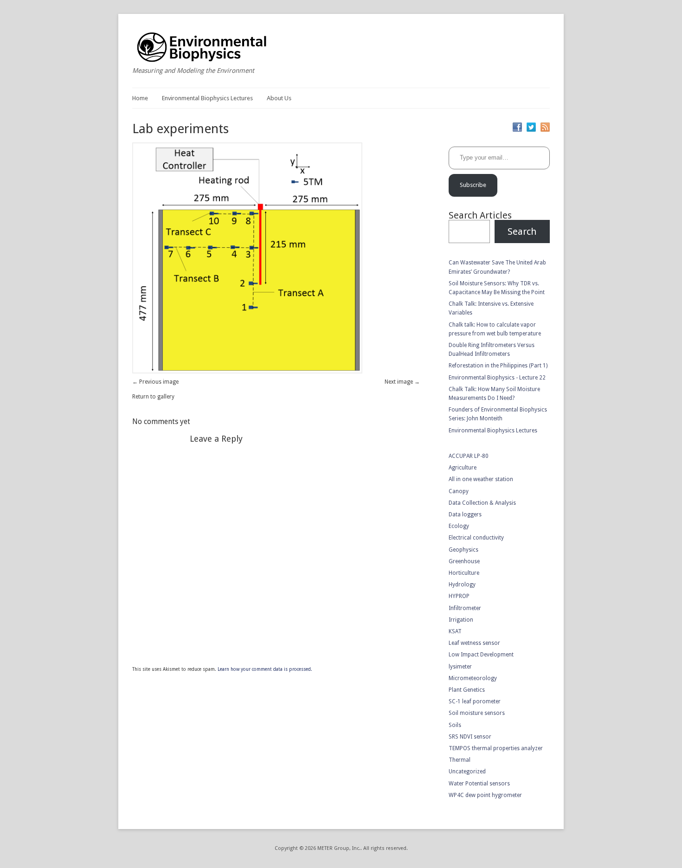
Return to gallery (153, 396)
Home (140, 98)
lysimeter (460, 666)
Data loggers (465, 514)
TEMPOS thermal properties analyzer (496, 748)
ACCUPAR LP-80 (469, 456)
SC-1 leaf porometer (475, 701)
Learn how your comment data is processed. (265, 669)
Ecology (459, 526)
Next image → (402, 382)
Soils (455, 725)
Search (522, 231)
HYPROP (459, 596)
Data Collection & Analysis (482, 503)
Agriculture (462, 467)
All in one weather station (481, 479)
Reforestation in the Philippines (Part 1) (498, 365)
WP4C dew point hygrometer (485, 795)
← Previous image (155, 382)
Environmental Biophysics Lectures (207, 98)
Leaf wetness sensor (474, 643)
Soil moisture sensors (477, 713)
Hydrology (462, 584)
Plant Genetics (467, 690)
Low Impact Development (481, 654)
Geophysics (463, 550)
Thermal (459, 760)
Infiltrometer (465, 608)
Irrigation (461, 620)
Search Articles (480, 215)
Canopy (459, 491)
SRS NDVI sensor (470, 736)
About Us (279, 98)
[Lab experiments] (247, 371)
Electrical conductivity (476, 537)
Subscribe (473, 184)
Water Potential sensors (479, 783)
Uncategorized (467, 771)
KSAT (455, 631)
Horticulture (464, 573)
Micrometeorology (473, 678)
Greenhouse (464, 561)
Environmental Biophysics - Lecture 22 (497, 377)
